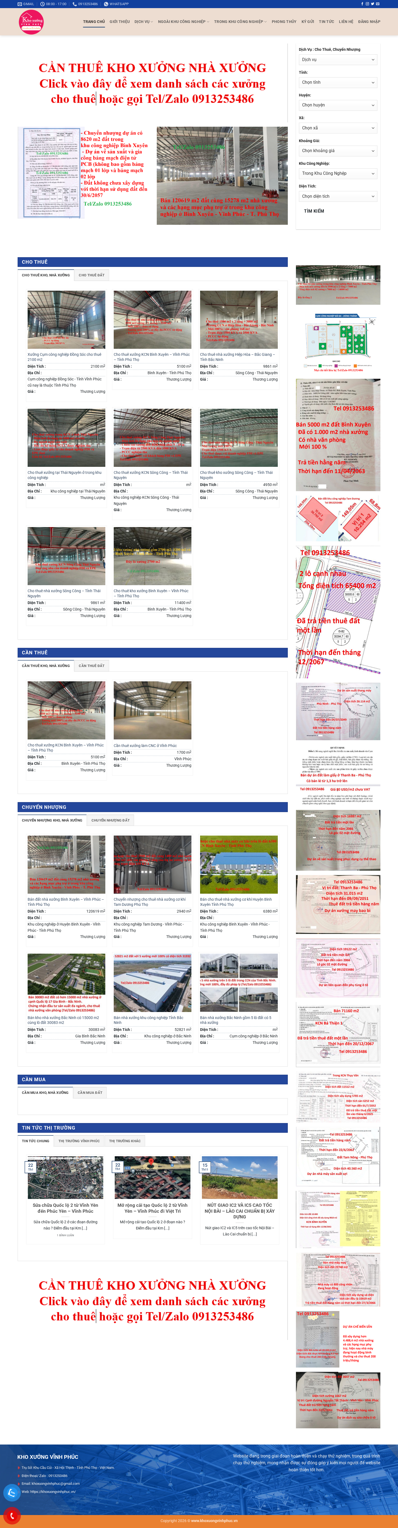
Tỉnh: (303, 72)
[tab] (46, 275)
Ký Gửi (308, 21)
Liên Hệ (346, 21)
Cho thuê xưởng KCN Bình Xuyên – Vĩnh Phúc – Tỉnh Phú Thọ (152, 357)
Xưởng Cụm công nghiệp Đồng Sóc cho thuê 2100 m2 (64, 357)
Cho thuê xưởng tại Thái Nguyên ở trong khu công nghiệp (65, 475)
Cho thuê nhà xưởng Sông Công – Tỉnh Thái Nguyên (64, 593)
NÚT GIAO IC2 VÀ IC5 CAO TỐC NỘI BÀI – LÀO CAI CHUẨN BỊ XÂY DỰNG (240, 1211)
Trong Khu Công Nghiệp (238, 21)
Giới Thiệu (120, 21)
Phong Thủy (284, 21)
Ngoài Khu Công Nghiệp (182, 21)
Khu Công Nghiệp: (314, 163)
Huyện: (305, 95)
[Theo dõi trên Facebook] (362, 4)
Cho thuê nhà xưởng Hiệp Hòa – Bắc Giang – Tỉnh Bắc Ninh (237, 357)
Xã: (302, 118)
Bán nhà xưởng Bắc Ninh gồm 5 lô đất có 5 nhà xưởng (235, 1020)
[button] (369, 22)
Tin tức (326, 21)
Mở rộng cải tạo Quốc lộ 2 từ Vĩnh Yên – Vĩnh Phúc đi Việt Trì (153, 1208)
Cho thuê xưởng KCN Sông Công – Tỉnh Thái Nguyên (151, 475)
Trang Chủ (94, 21)
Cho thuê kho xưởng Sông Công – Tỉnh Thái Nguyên (236, 475)
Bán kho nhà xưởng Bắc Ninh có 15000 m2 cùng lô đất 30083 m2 (63, 1020)
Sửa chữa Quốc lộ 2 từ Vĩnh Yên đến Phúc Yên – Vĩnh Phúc (65, 1208)
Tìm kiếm (314, 211)
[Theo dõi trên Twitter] (372, 4)
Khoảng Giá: (309, 141)
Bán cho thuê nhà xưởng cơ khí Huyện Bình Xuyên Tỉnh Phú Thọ (236, 902)
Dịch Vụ (142, 21)
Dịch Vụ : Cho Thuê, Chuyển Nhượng (329, 49)
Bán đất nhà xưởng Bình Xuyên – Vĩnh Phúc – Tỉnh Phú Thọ (66, 902)
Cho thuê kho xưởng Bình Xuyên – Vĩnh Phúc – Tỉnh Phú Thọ (151, 593)
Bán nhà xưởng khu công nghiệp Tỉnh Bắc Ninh (148, 1020)
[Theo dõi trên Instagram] (367, 4)
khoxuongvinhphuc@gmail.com (56, 1484)
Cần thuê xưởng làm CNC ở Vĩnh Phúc (145, 745)
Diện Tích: (307, 186)
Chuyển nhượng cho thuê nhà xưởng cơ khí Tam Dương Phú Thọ (149, 902)
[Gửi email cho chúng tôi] (377, 4)
